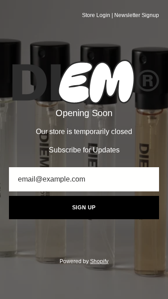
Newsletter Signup (136, 15)
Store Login (96, 15)
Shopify (99, 261)
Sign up (84, 207)
